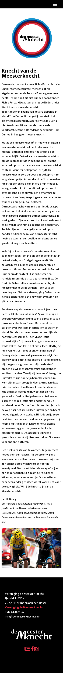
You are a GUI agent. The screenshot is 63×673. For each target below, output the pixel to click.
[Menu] (55, 4)
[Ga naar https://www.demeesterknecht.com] (31, 38)
